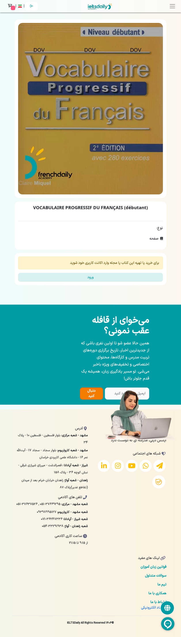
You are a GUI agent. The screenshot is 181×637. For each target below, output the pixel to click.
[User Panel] (31, 6)
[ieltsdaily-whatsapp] (146, 466)
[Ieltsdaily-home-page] (100, 6)
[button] (20, 6)
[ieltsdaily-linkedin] (104, 466)
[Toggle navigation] (172, 6)
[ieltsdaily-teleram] (159, 466)
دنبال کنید (91, 393)
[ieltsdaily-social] (167, 608)
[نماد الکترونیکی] (153, 607)
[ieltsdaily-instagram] (118, 466)
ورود (90, 277)
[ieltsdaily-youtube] (132, 466)
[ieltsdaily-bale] (159, 482)
